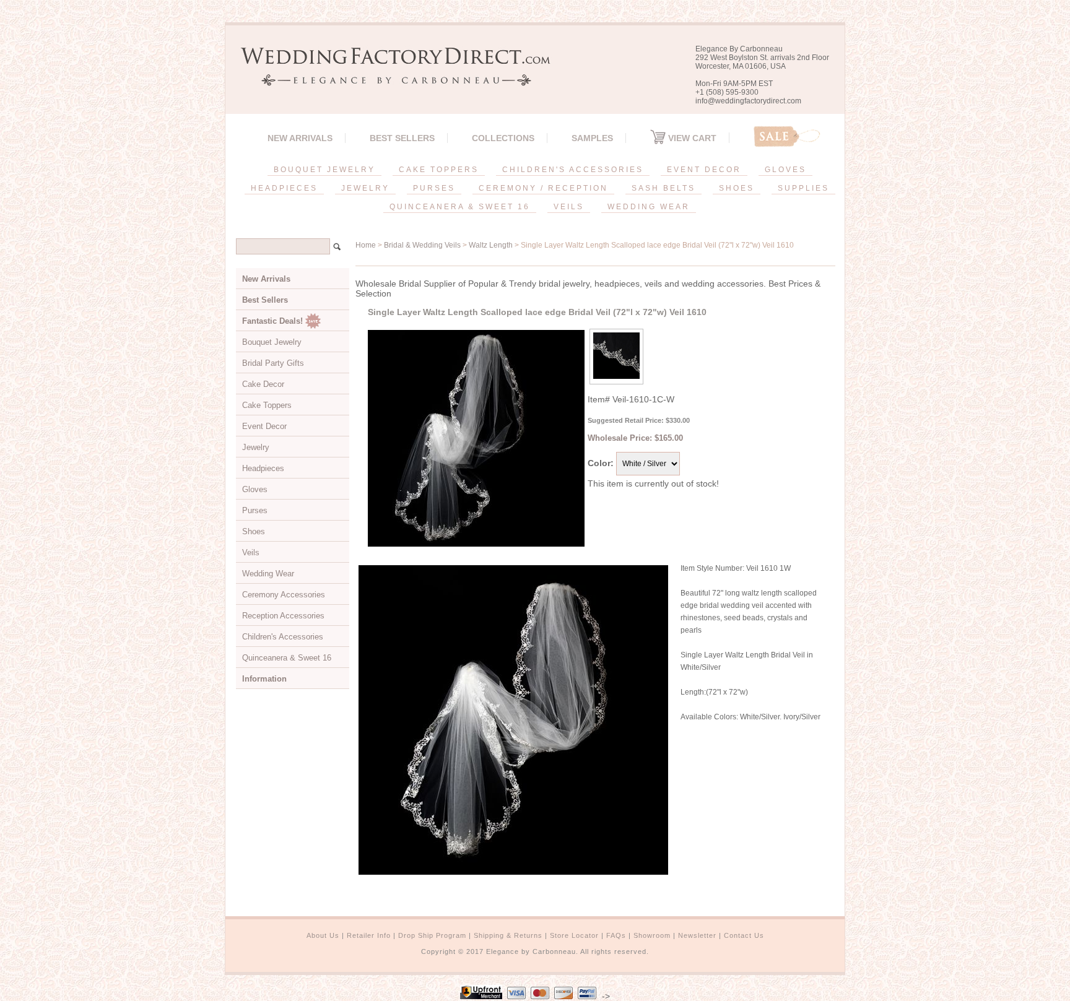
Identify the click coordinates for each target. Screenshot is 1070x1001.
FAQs (616, 935)
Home (365, 245)
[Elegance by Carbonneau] (389, 77)
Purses (255, 510)
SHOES (736, 188)
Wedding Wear (268, 573)
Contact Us (744, 935)
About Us (323, 935)
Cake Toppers (267, 405)
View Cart (691, 138)
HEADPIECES (284, 188)
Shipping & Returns (508, 935)
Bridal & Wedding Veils (422, 245)
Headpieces (263, 468)
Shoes (253, 531)
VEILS (569, 206)
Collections (503, 138)
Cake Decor (263, 384)
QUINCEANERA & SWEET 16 (459, 206)
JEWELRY (365, 188)
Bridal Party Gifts (273, 363)
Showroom (652, 935)
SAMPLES (592, 138)
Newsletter (697, 935)
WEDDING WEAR (648, 206)
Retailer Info (369, 935)
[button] (1069, 998)
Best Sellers (402, 138)
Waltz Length (491, 245)
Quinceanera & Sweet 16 (286, 657)
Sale (787, 136)
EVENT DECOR (704, 169)
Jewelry (255, 447)
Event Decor (264, 426)
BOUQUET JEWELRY (324, 169)
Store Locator (574, 935)
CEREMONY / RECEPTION (543, 188)
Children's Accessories (282, 636)
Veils (250, 552)
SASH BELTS (663, 188)
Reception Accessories (283, 615)
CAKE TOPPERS (439, 169)
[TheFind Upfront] (481, 996)
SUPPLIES (803, 188)
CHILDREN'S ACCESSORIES (572, 169)
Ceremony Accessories (283, 594)
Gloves (255, 489)
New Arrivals (300, 138)
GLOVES (785, 169)
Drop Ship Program (432, 935)
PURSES (434, 188)
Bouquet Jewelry (272, 342)
